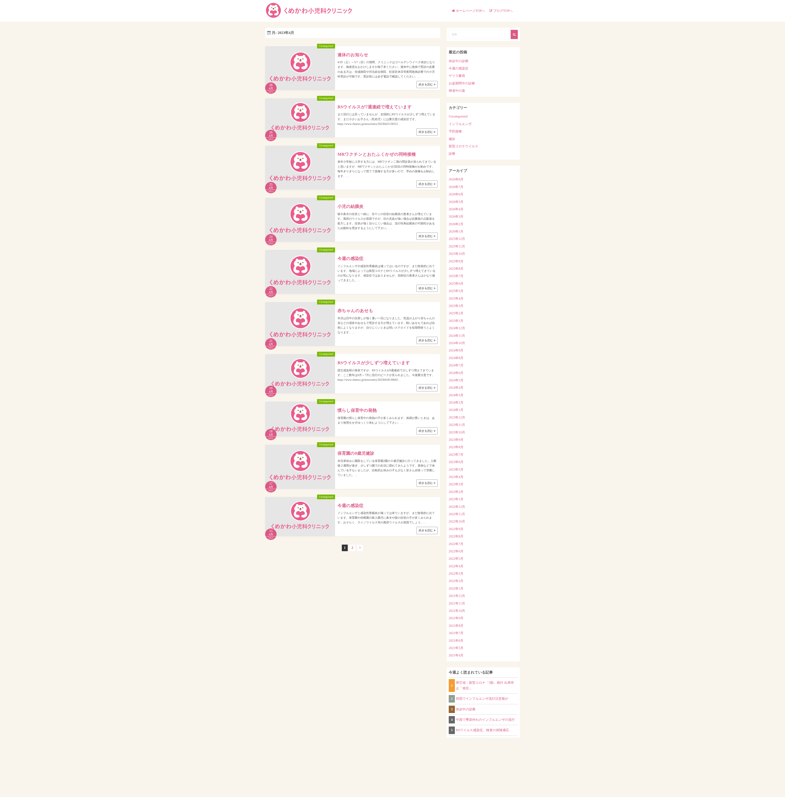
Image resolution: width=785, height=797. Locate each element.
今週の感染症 (350, 258)
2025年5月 (456, 291)
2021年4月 (456, 655)
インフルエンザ (460, 124)
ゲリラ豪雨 (457, 75)
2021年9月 (456, 618)
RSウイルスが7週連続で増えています (375, 106)
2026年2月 (456, 224)
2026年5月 (456, 202)
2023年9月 (456, 439)
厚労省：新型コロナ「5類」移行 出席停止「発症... (485, 685)
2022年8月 (456, 536)
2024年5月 (456, 380)
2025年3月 (456, 306)
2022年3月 (456, 573)
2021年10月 (457, 610)
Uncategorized (326, 46)
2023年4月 (456, 477)
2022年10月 (457, 521)
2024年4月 (456, 387)
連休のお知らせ (353, 54)
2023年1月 (456, 499)
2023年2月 (456, 492)
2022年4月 (456, 566)
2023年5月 (456, 469)
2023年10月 (457, 432)
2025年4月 (456, 298)
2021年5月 (456, 648)
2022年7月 (456, 544)
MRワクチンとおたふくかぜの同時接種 (377, 154)
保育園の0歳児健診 (356, 453)
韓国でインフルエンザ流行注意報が (482, 698)
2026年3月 (456, 216)
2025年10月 (457, 253)
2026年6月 (456, 194)
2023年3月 (456, 484)
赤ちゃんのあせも (355, 310)
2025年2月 (456, 313)
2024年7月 (456, 365)
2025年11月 (457, 246)
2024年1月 (456, 410)
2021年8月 (456, 625)
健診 (452, 139)
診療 (452, 153)
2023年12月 (457, 417)
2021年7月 (456, 633)
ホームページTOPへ (470, 10)
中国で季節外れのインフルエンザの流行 (485, 719)
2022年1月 (456, 588)
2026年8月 (456, 179)
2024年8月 (456, 358)
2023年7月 (456, 454)
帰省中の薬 (457, 90)
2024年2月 (456, 402)
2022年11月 (457, 514)
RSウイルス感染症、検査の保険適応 (482, 730)
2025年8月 (456, 268)
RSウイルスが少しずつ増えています (374, 362)
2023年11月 (457, 424)
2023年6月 (456, 462)
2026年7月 (456, 187)
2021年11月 (457, 603)
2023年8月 (456, 447)
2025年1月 (456, 320)
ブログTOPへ (503, 10)
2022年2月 (456, 581)
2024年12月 (457, 328)
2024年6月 (456, 373)
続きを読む (426, 84)
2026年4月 (456, 209)
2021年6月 (456, 640)
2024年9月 (456, 350)
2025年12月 (457, 239)
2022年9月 (456, 529)
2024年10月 (457, 343)
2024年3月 (456, 395)
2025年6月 (456, 283)
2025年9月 (456, 261)
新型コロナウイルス (463, 146)
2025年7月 (456, 276)
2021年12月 (457, 596)
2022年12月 (457, 506)
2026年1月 (456, 231)
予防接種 (455, 131)
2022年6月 (456, 551)
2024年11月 (457, 335)
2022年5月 (456, 558)
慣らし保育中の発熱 (357, 410)
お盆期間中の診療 (462, 83)
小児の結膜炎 (350, 206)
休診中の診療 (458, 61)
